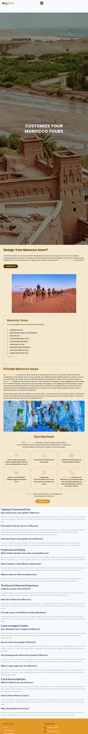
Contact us (29, 494)
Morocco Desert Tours (66, 260)
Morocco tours (11, 375)
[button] (41, 3)
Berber (9, 381)
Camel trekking (66, 477)
